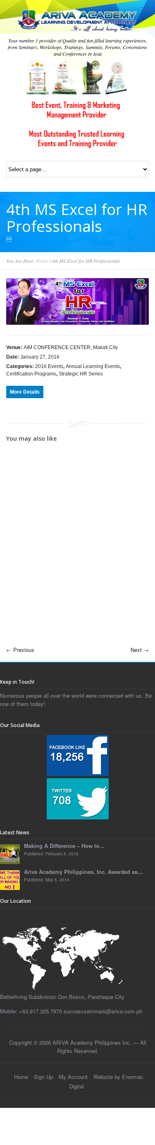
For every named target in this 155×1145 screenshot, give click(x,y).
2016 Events (49, 366)
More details (25, 392)
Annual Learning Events (93, 366)
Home (42, 260)
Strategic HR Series (81, 374)
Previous (20, 650)
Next (140, 650)
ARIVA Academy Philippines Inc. (92, 1042)
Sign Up (43, 1077)
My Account (73, 1077)
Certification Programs (31, 374)
